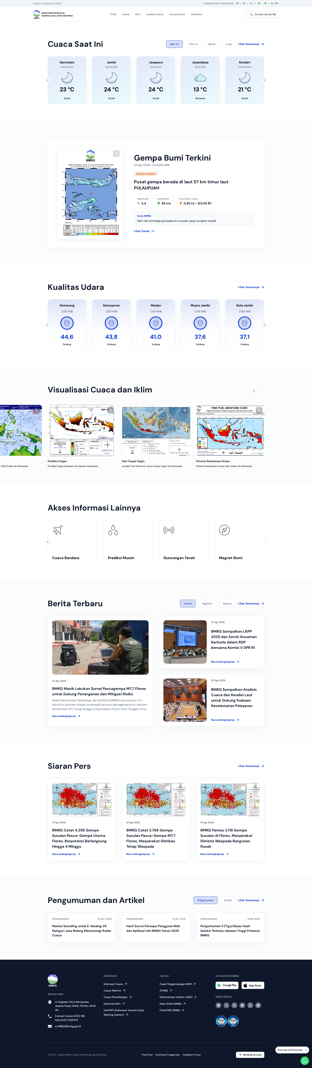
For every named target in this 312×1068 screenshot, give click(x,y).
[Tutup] (306, 1050)
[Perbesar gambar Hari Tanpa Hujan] (185, 410)
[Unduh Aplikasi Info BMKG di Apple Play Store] (252, 985)
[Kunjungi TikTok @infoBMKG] (250, 1005)
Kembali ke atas (252, 1054)
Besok (211, 44)
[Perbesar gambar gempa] (116, 153)
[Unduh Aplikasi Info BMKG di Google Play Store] (227, 985)
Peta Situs (147, 1054)
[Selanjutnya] (264, 80)
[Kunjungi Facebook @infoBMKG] (226, 1005)
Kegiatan (207, 603)
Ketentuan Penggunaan (168, 1054)
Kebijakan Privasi (192, 1054)
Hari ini (193, 44)
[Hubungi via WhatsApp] (304, 1060)
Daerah (227, 603)
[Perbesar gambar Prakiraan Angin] (36, 410)
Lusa (228, 44)
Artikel (227, 900)
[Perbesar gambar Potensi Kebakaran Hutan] (259, 410)
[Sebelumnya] (48, 80)
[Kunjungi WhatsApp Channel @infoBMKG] (258, 1005)
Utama (188, 603)
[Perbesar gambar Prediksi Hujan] (110, 410)
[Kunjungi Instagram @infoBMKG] (242, 1005)
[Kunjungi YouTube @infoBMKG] (218, 1005)
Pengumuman (205, 900)
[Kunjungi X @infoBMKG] (234, 1005)
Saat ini (174, 44)
